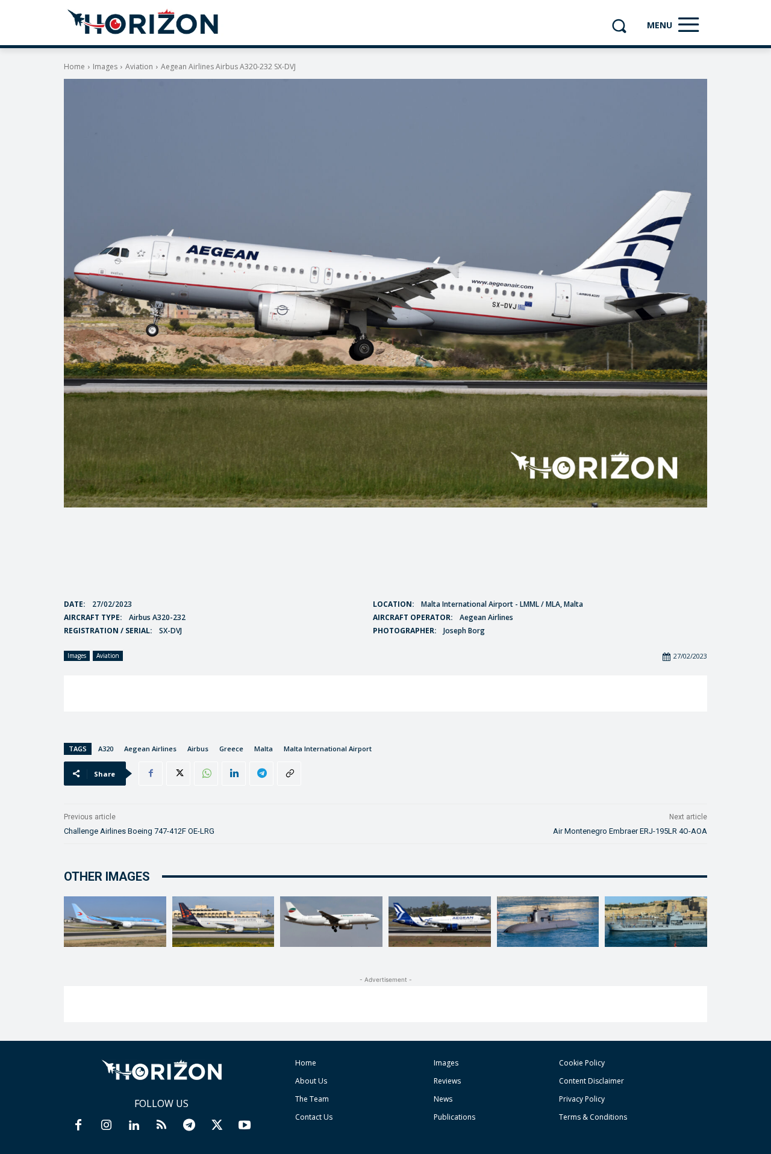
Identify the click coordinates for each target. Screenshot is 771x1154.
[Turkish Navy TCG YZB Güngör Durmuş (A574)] (656, 922)
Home (74, 66)
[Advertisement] (385, 693)
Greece (231, 748)
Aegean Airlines (150, 748)
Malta (263, 748)
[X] (178, 774)
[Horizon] (143, 22)
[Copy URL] (289, 774)
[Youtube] (244, 1126)
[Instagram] (106, 1126)
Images (105, 66)
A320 (105, 748)
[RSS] (161, 1126)
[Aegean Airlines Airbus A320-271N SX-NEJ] (440, 922)
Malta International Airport (328, 748)
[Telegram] (261, 774)
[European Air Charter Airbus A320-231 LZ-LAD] (331, 922)
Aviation (139, 66)
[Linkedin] (234, 774)
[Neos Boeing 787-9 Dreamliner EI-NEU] (115, 922)
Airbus (197, 748)
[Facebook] (151, 774)
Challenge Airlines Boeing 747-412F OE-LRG (139, 831)
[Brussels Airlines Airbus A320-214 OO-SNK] (223, 922)
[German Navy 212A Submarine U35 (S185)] (548, 922)
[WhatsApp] (206, 774)
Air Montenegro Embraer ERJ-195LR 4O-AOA (630, 831)
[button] (618, 25)
